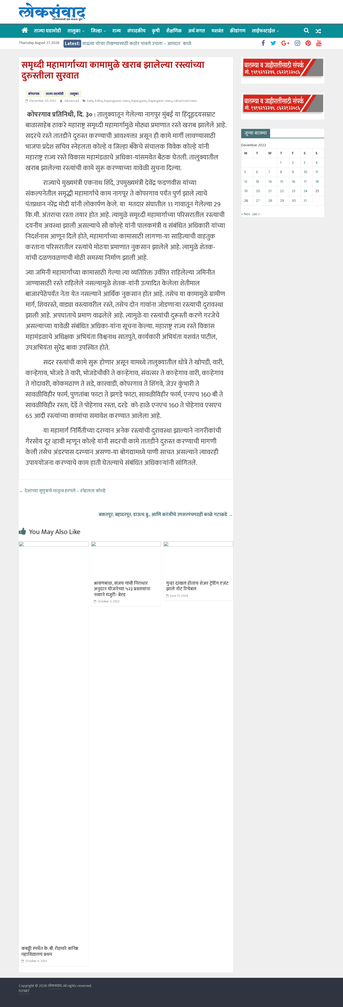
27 (258, 200)
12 (245, 181)
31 (305, 200)
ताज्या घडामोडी (47, 31)
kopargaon (139, 100)
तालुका (74, 31)
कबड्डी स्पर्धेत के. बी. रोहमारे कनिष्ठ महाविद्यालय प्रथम (49, 951)
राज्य (116, 31)
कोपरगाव (33, 93)
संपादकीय (136, 31)
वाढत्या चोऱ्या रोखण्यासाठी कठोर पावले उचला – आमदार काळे (137, 44)
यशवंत (217, 31)
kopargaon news (160, 100)
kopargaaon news (116, 100)
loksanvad (72, 100)
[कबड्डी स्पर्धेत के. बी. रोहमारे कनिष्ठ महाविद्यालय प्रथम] (53, 544)
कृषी (156, 31)
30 (294, 200)
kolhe (98, 100)
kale (90, 100)
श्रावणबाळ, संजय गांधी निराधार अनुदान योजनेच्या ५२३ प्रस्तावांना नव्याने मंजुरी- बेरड (122, 589)
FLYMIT (24, 991)
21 (269, 191)
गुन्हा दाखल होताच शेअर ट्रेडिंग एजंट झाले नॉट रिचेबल (197, 586)
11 (316, 172)
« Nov (245, 214)
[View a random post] (318, 31)
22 (282, 191)
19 (246, 191)
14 (270, 181)
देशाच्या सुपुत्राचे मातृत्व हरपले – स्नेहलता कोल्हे (63, 491)
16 (293, 181)
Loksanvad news (185, 100)
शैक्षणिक (174, 31)
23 (293, 191)
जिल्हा (96, 31)
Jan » (256, 214)
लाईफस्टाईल (263, 31)
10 (305, 172)
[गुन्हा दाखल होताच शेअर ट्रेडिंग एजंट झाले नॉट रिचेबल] (198, 544)
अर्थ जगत (196, 31)
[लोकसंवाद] (25, 31)
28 (270, 200)
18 (317, 181)
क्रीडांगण (237, 31)
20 (258, 191)
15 (281, 181)
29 (282, 200)
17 (305, 181)
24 (306, 191)
